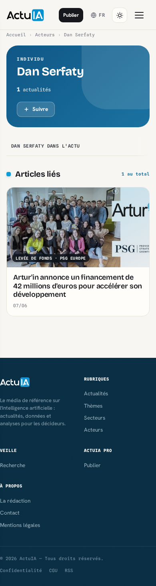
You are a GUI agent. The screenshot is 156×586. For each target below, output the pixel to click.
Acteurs (45, 34)
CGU (53, 570)
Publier (71, 15)
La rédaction (15, 500)
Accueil (16, 34)
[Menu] (139, 15)
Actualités (96, 393)
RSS (69, 570)
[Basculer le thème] (119, 15)
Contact (10, 512)
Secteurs (94, 417)
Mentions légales (20, 525)
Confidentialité (21, 570)
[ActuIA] (25, 15)
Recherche (12, 465)
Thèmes (93, 405)
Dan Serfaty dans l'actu (45, 146)
